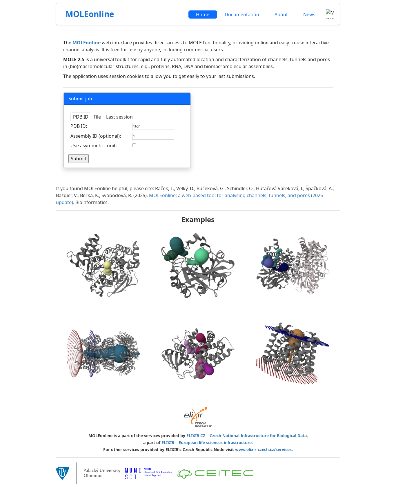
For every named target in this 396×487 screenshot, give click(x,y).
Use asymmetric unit (93, 145)
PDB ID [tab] (80, 117)
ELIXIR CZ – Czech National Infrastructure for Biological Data (246, 435)
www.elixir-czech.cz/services (263, 449)
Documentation (242, 14)
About (281, 14)
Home (202, 14)
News (309, 14)
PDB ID (78, 126)
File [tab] (97, 117)
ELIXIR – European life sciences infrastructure (206, 442)
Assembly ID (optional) (95, 136)
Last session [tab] (119, 117)
